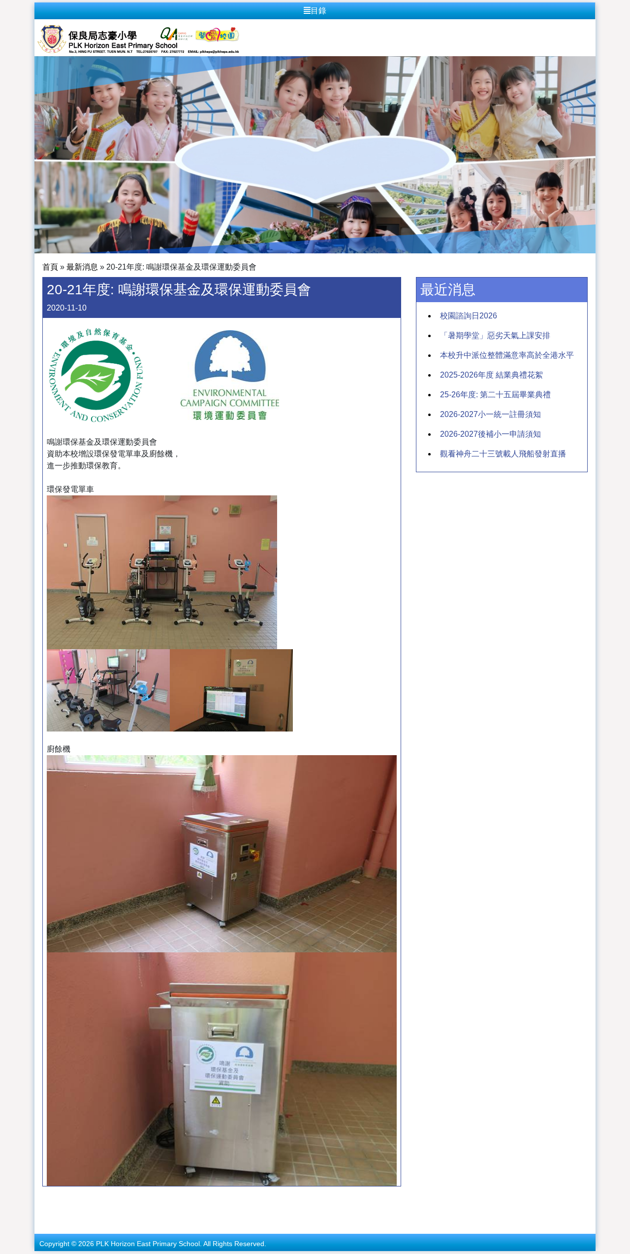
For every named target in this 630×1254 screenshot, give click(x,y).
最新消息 (82, 267)
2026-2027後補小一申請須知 (490, 434)
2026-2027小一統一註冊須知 (490, 414)
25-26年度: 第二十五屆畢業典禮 (495, 394)
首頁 (50, 267)
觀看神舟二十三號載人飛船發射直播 (503, 454)
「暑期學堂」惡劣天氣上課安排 (495, 335)
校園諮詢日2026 (468, 316)
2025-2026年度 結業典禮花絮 (491, 375)
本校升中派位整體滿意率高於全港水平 (507, 355)
